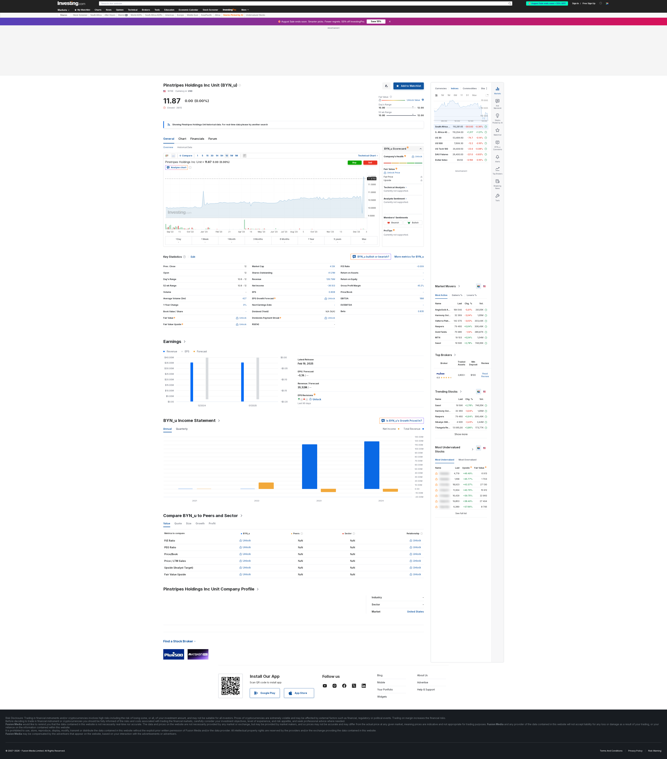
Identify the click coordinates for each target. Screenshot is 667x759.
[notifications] (601, 3)
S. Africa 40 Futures (445, 132)
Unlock (247, 540)
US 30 (438, 137)
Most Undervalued (444, 459)
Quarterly (182, 428)
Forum (212, 138)
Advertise (422, 682)
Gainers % (457, 295)
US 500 (439, 143)
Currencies (441, 88)
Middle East (192, 15)
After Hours (110, 15)
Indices (454, 88)
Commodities (470, 88)
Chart (182, 138)
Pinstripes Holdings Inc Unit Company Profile (208, 589)
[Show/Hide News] (244, 156)
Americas (169, 15)
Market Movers (445, 286)
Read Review (485, 375)
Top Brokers (443, 355)
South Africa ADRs (153, 15)
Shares (63, 15)
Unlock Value (413, 100)
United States (415, 611)
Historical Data (184, 147)
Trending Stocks (446, 391)
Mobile (381, 682)
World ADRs (136, 15)
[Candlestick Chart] (167, 156)
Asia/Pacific (206, 15)
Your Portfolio (385, 689)
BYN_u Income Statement (189, 420)
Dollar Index (441, 160)
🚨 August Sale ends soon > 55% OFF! (547, 3)
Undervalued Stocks (255, 15)
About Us (422, 675)
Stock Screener (210, 10)
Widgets (382, 696)
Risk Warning (654, 750)
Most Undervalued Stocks (447, 449)
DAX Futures (441, 154)
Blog (379, 675)
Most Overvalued (467, 459)
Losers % (472, 295)
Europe (180, 15)
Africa (217, 15)
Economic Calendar (188, 10)
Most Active (441, 295)
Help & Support (426, 689)
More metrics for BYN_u (409, 256)
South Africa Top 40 (445, 126)
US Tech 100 (441, 149)
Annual (167, 428)
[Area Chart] (173, 156)
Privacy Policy (635, 750)
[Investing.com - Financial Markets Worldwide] (71, 3)
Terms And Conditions (611, 750)
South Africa (96, 15)
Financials (197, 138)
